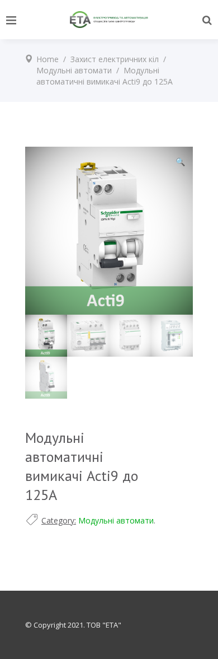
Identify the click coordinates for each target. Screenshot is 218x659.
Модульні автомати (74, 70)
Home (47, 59)
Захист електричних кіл (114, 59)
